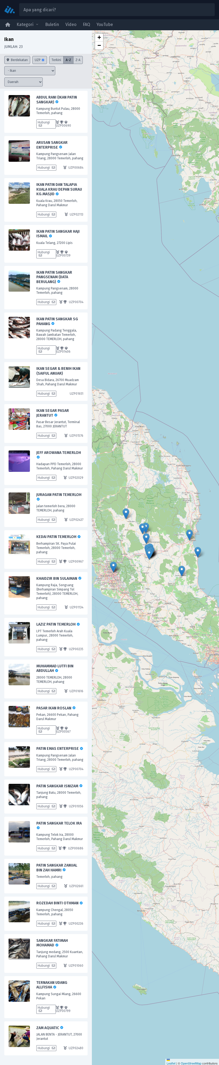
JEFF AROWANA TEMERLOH (58, 452)
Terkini (56, 60)
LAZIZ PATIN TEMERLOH (56, 624)
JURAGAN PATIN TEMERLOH (58, 494)
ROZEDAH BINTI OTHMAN (57, 903)
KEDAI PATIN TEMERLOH (56, 537)
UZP (38, 60)
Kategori (25, 24)
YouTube (104, 24)
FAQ (86, 24)
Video (70, 24)
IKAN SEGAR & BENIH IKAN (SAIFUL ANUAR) (58, 371)
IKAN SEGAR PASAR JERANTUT (52, 413)
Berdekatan (19, 60)
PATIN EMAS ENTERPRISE (58, 748)
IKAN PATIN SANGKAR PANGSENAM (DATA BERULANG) (54, 277)
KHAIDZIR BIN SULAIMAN (57, 578)
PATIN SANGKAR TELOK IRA (59, 823)
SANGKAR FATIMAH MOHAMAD (52, 943)
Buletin (52, 24)
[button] (146, 538)
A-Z (68, 60)
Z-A (78, 60)
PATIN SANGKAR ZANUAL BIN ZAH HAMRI (56, 867)
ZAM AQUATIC (48, 1028)
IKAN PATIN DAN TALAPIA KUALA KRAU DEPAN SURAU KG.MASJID (59, 189)
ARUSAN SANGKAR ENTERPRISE (52, 145)
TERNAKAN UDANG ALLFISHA (51, 985)
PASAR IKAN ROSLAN (54, 708)
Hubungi (44, 122)
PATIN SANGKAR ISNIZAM (57, 786)
